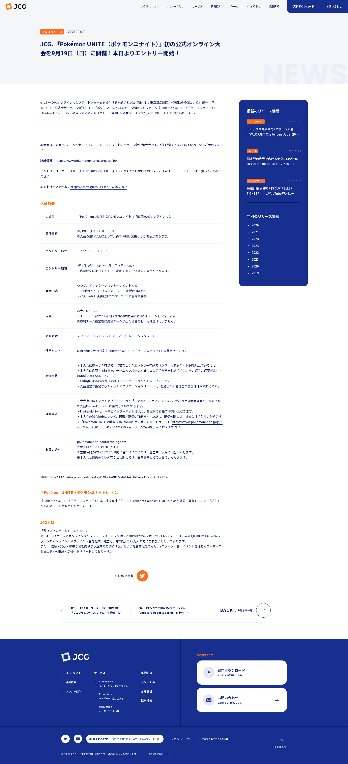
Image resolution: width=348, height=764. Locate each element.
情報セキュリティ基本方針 (215, 738)
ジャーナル (235, 6)
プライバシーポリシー (183, 738)
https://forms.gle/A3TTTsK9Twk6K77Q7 (98, 187)
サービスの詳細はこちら (231, 672)
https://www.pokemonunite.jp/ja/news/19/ (86, 160)
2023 (255, 246)
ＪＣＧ (15, 6)
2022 (255, 252)
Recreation (109, 709)
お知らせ (255, 6)
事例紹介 (216, 6)
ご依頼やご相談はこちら (230, 699)
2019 (255, 273)
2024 (255, 239)
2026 (255, 225)
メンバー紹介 (73, 691)
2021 (255, 259)
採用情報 (274, 6)
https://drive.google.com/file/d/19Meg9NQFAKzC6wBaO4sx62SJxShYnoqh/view (108, 477)
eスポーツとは (175, 6)
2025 (255, 232)
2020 (255, 266)
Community (113, 683)
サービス (197, 6)
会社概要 (71, 682)
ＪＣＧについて (149, 6)
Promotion (111, 696)
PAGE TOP (281, 747)
